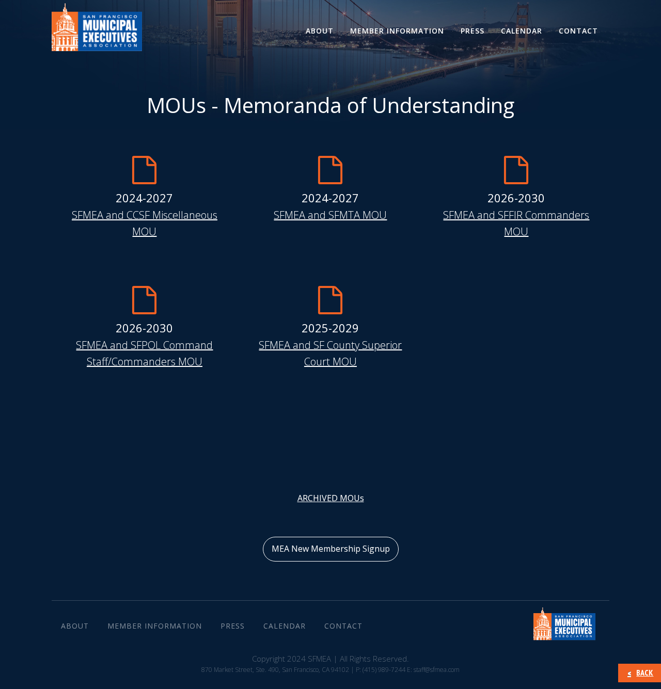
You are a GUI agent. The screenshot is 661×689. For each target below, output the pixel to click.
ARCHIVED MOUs (330, 498)
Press (472, 31)
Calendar (521, 31)
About (320, 31)
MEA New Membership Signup (331, 548)
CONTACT (578, 31)
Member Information (397, 31)
